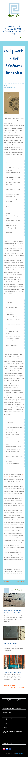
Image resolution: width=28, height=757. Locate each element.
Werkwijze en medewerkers (9, 719)
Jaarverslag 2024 (7, 712)
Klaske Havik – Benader (10, 643)
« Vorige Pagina (9, 685)
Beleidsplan (5, 723)
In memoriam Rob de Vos (9, 739)
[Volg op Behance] (7, 749)
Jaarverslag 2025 (7, 704)
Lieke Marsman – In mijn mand (12, 672)
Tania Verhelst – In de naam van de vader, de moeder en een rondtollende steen (13, 612)
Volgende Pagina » (18, 687)
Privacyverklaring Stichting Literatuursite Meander (12, 732)
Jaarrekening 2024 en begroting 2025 (12, 708)
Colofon (5, 727)
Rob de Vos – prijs (7, 743)
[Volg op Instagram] (4, 749)
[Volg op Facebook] (10, 749)
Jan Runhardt (19, 753)
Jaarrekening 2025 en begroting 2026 (12, 699)
